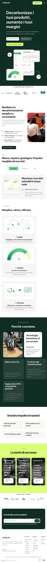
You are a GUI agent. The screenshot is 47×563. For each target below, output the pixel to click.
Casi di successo (36, 540)
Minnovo (15, 560)
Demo (42, 541)
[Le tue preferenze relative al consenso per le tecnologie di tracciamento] (2, 561)
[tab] (13, 168)
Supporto (43, 543)
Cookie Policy (27, 544)
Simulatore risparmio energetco (35, 547)
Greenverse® (27, 539)
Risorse (34, 543)
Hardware (26, 541)
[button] (44, 3)
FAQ (33, 550)
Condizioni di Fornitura (27, 552)
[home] (6, 3)
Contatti (43, 539)
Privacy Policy (27, 548)
